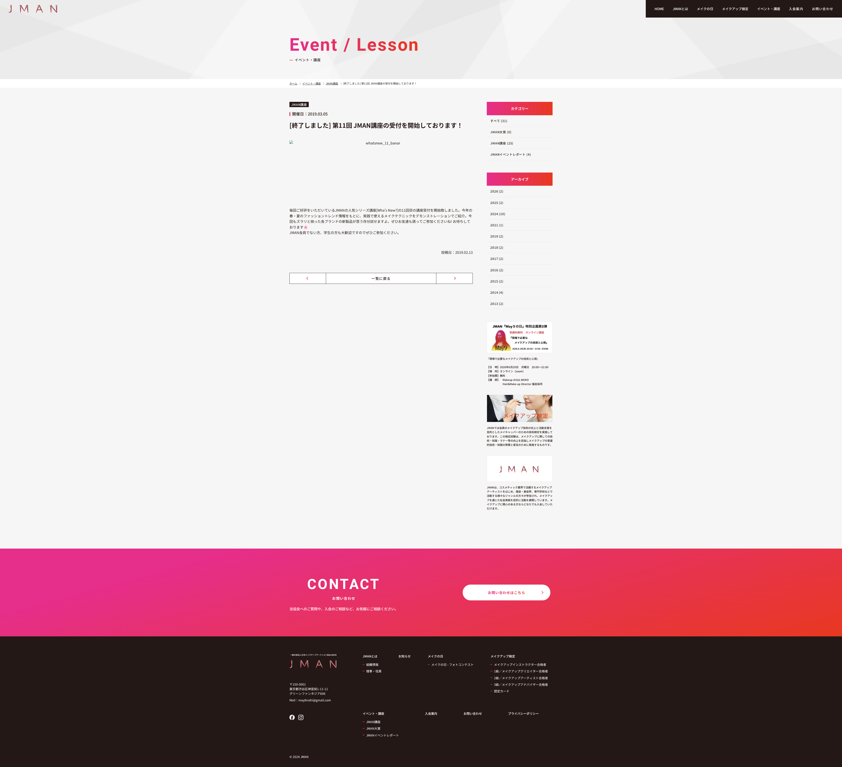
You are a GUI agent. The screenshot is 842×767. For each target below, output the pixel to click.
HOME (659, 8)
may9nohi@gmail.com (314, 700)
